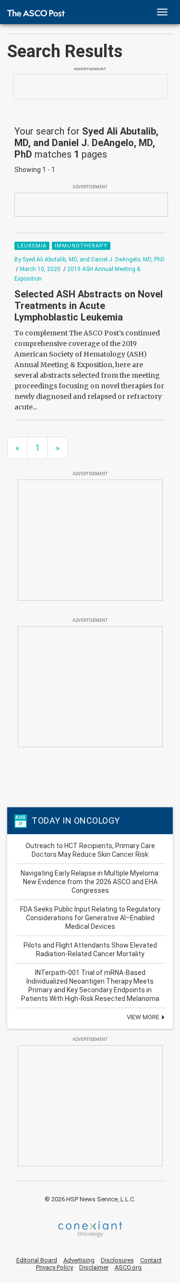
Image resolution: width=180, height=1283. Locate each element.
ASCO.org (128, 1267)
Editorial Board (36, 1260)
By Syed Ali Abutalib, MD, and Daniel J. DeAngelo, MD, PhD (89, 259)
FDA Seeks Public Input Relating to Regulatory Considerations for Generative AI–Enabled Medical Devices (90, 917)
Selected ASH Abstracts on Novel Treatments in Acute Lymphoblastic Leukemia (88, 305)
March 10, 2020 (40, 269)
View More (144, 1017)
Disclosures (117, 1260)
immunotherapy (81, 246)
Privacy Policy (54, 1267)
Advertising (79, 1260)
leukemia (32, 246)
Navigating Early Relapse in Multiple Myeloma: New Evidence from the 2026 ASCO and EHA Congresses (90, 881)
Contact (151, 1260)
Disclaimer (93, 1267)
